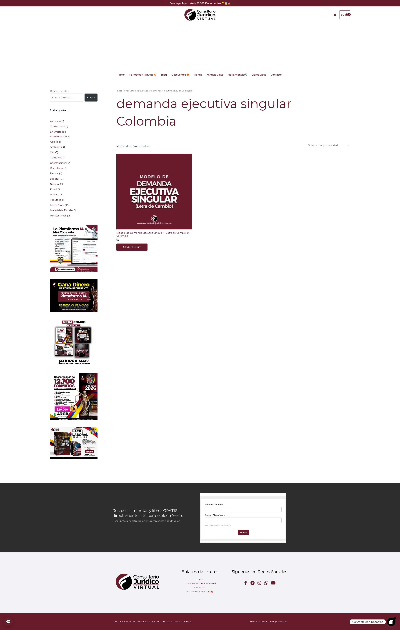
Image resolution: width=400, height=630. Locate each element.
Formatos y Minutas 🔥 (142, 74)
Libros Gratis (259, 74)
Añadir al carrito (132, 247)
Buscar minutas (59, 91)
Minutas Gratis (215, 74)
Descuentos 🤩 (180, 74)
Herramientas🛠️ (237, 74)
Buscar (91, 97)
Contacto (276, 74)
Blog (164, 74)
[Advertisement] (200, 47)
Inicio (121, 74)
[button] (200, 3)
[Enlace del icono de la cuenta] (335, 14)
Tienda (198, 74)
